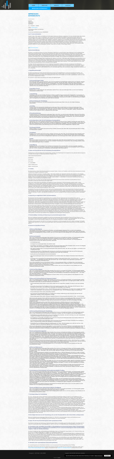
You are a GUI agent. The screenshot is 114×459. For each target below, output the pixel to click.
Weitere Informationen (99, 455)
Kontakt (68, 5)
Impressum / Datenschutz (39, 8)
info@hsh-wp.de (34, 27)
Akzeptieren (107, 455)
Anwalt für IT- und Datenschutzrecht (64, 447)
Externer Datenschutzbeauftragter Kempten (36, 447)
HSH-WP (59, 457)
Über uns (44, 5)
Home (33, 5)
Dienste (56, 5)
